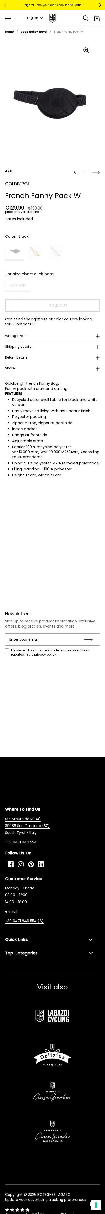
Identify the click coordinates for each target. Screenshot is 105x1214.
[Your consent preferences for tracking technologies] (96, 1205)
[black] (14, 252)
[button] (35, 18)
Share (10, 368)
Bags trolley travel (34, 32)
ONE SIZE (17, 285)
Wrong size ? (15, 336)
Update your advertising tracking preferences (45, 1199)
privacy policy (45, 654)
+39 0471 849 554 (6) (24, 920)
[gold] (34, 252)
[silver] (55, 252)
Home (9, 32)
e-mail (11, 911)
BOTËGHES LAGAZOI (54, 1194)
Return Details (16, 357)
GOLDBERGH (18, 184)
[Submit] (90, 639)
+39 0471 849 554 (21, 842)
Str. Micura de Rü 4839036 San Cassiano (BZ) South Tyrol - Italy (27, 825)
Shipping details (18, 346)
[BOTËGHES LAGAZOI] (52, 18)
